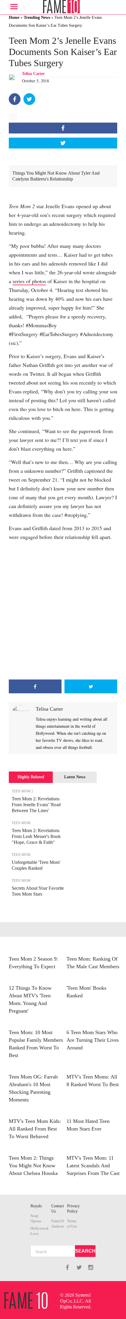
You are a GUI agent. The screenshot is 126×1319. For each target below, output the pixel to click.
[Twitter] (29, 99)
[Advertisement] (63, 610)
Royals (36, 1206)
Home (14, 17)
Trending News (37, 17)
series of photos (29, 281)
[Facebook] (14, 99)
